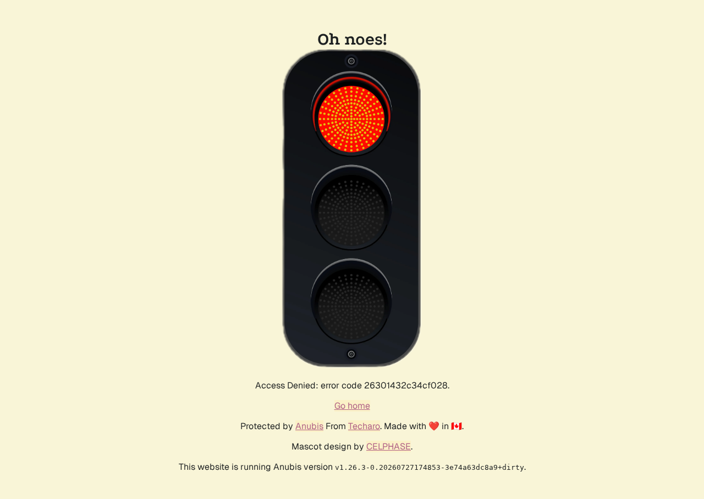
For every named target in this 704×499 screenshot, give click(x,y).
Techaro (364, 426)
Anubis (309, 426)
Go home (352, 406)
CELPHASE (388, 446)
